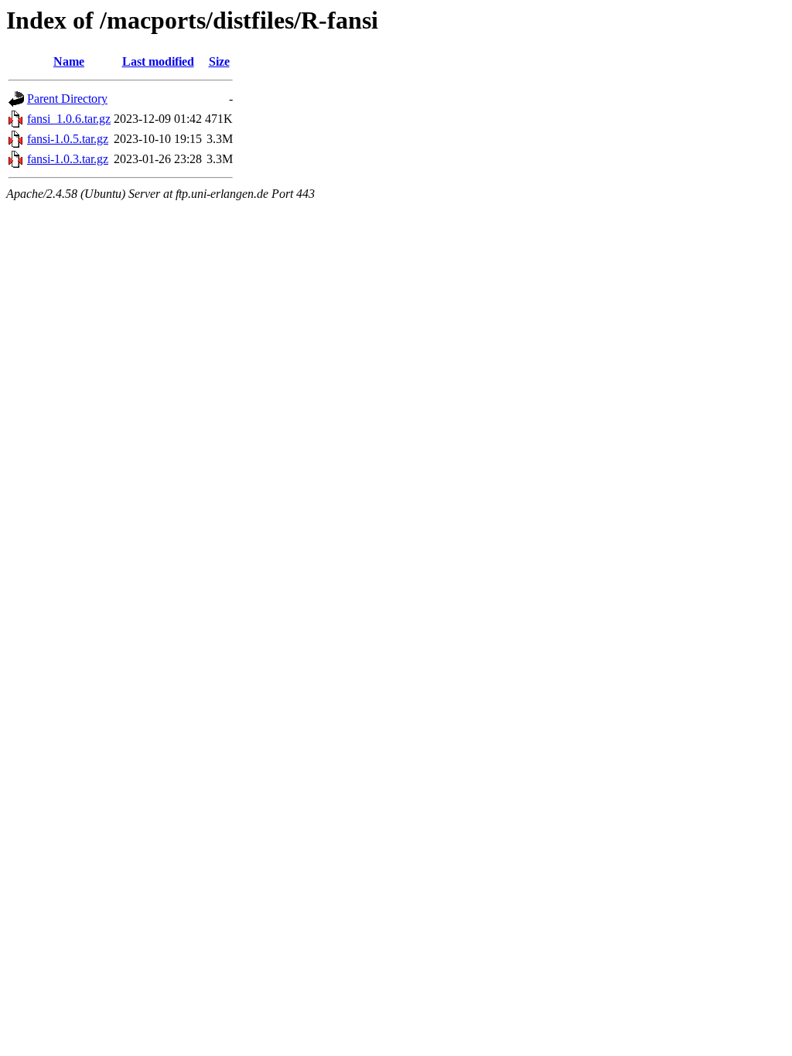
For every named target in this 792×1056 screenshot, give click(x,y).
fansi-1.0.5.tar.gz (67, 138)
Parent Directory (67, 98)
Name (68, 61)
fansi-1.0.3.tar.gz (67, 158)
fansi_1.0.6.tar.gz (69, 118)
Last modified (158, 61)
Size (219, 61)
